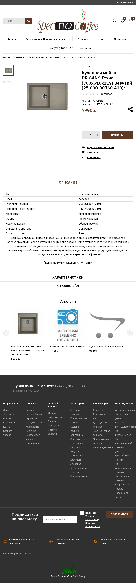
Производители (79, 476)
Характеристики (68, 277)
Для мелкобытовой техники (123, 468)
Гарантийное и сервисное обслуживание (34, 418)
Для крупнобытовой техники (123, 455)
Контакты (31, 410)
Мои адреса (54, 425)
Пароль (52, 421)
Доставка (8, 414)
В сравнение (94, 157)
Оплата (7, 418)
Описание (68, 182)
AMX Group (79, 576)
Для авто (98, 410)
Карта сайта (32, 426)
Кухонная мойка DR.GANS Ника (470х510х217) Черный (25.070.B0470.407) (28, 350)
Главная (7, 57)
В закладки (93, 152)
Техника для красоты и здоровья (77, 459)
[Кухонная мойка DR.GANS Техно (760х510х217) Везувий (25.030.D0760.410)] (46, 96)
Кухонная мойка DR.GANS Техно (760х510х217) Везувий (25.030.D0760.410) (65, 57)
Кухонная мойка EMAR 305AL (67, 346)
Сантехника (20, 57)
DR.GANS (86, 66)
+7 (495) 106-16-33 (70, 386)
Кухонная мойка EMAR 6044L (106, 346)
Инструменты (77, 439)
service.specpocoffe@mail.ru (83, 254)
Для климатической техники (123, 443)
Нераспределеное (103, 447)
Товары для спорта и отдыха (76, 447)
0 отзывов (106, 94)
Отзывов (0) (68, 285)
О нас (6, 410)
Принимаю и (92, 519)
